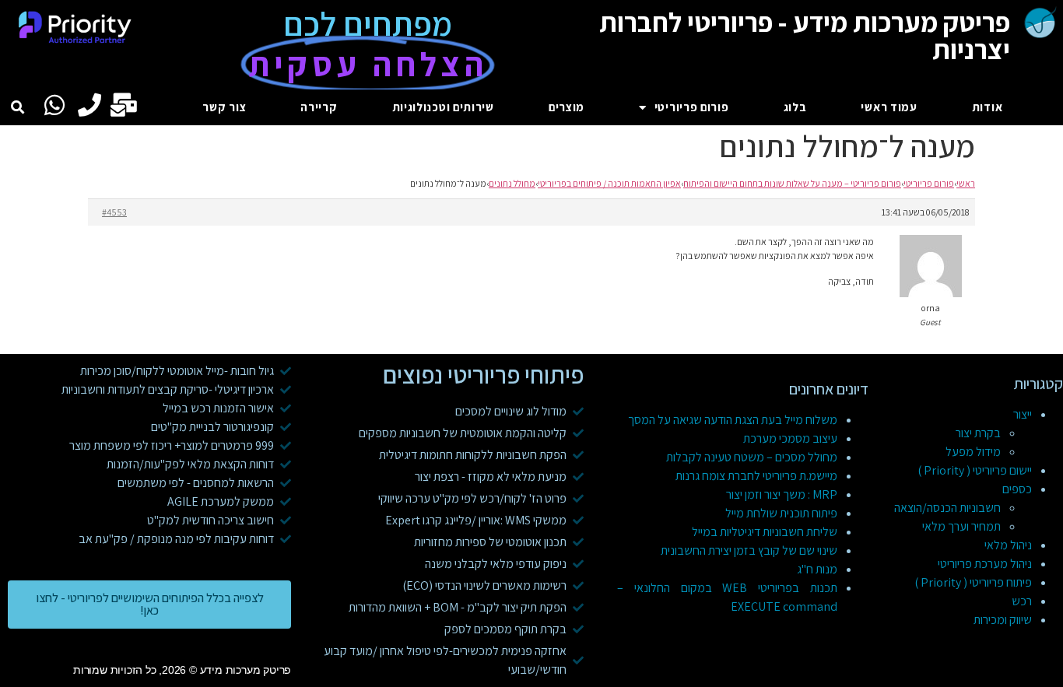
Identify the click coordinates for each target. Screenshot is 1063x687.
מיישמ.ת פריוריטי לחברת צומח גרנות (756, 476)
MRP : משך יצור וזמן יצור (781, 494)
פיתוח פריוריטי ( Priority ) (973, 582)
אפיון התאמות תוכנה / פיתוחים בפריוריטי (609, 183)
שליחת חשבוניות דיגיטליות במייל (764, 532)
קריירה (318, 107)
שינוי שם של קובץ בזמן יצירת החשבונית (749, 550)
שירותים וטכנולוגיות (443, 107)
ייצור (1022, 414)
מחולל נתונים (512, 183)
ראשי (965, 183)
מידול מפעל (973, 451)
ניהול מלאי (1008, 545)
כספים (1017, 489)
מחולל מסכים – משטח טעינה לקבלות (751, 457)
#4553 (114, 212)
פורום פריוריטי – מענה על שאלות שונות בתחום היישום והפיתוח (792, 183)
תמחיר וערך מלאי (961, 526)
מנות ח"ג (817, 569)
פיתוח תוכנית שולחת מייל (781, 513)
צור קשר (224, 107)
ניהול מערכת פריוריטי (985, 564)
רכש (1022, 601)
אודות (987, 107)
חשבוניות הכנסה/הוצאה (947, 507)
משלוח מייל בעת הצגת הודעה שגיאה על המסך (732, 420)
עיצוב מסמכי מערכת (790, 438)
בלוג (795, 107)
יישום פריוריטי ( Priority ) (974, 470)
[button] (18, 107)
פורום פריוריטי (691, 107)
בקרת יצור (978, 433)
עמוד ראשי (889, 107)
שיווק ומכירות (1003, 620)
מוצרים (566, 107)
